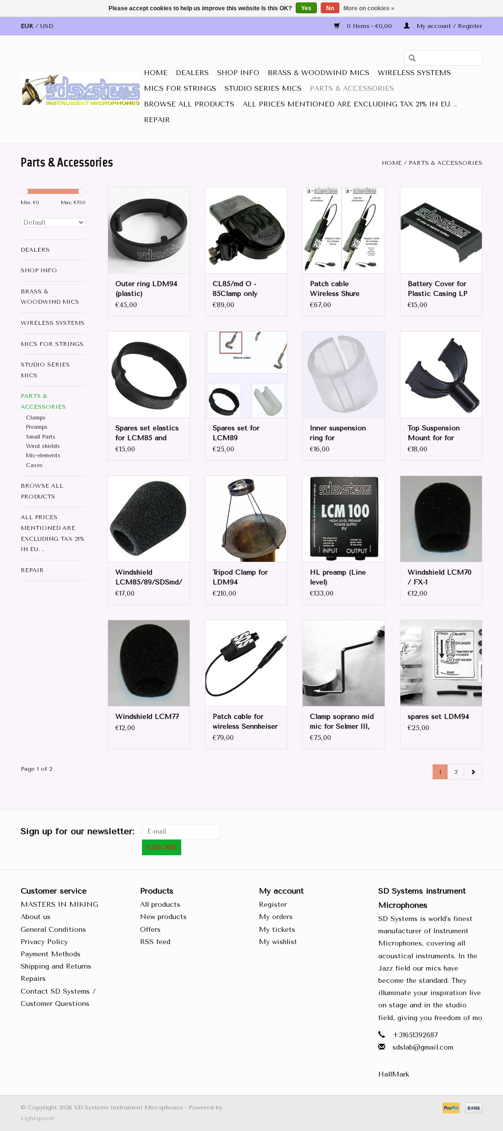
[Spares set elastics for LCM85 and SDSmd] (149, 374)
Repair (157, 120)
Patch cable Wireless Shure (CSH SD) (335, 289)
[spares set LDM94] (441, 663)
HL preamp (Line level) (338, 577)
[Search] (409, 58)
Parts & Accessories (352, 88)
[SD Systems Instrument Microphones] (81, 89)
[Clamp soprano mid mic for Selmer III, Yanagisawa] (343, 663)
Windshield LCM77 (147, 716)
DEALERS (192, 73)
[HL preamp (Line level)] (343, 518)
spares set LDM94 (438, 716)
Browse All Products (189, 104)
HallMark (393, 1074)
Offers (150, 929)
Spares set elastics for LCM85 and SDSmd (147, 433)
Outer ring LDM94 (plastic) (146, 289)
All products (160, 904)
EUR (28, 26)
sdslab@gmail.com (422, 1047)
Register (273, 904)
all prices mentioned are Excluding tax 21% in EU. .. (350, 104)
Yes (306, 8)
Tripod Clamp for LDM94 (240, 577)
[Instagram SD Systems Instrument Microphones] (474, 832)
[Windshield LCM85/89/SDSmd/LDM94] (149, 518)
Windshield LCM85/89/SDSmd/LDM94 (148, 577)
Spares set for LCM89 (236, 433)
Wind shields (43, 446)
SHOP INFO (238, 73)
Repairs (33, 978)
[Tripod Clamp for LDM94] (246, 518)
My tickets (277, 929)
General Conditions (53, 929)
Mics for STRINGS (180, 88)
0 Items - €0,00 (369, 26)
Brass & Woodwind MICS (318, 73)
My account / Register (448, 26)
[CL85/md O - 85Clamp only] (246, 230)
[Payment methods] (450, 1107)
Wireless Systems (414, 73)
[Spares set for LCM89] (246, 374)
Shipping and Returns (56, 966)
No (330, 8)
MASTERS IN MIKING (59, 904)
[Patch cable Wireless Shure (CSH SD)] (343, 230)
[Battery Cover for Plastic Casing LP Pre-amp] (441, 230)
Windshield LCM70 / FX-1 (440, 577)
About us (36, 917)
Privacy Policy (44, 942)
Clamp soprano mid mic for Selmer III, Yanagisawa (342, 722)
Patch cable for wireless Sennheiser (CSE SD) (245, 722)
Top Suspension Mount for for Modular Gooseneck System (439, 433)
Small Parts (41, 437)
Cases (34, 465)
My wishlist (278, 942)
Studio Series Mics (263, 88)
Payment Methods (51, 954)
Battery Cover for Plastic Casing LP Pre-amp (438, 289)
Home (156, 73)
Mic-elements (43, 455)
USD (46, 26)
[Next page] (473, 771)
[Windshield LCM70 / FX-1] (441, 518)
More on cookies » (368, 8)
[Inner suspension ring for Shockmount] (343, 374)
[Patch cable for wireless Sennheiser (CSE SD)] (246, 663)
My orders (276, 917)
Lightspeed (37, 1118)
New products (163, 917)
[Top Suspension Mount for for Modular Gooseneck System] (441, 374)
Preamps (37, 427)
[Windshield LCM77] (149, 663)
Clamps (36, 418)
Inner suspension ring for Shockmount (338, 433)
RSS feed (155, 942)
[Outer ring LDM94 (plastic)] (149, 230)
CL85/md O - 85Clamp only (235, 289)
